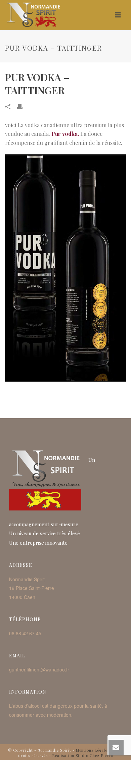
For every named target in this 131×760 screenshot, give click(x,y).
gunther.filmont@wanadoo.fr (39, 669)
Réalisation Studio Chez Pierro (82, 755)
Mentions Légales (92, 750)
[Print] (23, 106)
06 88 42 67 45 (25, 633)
